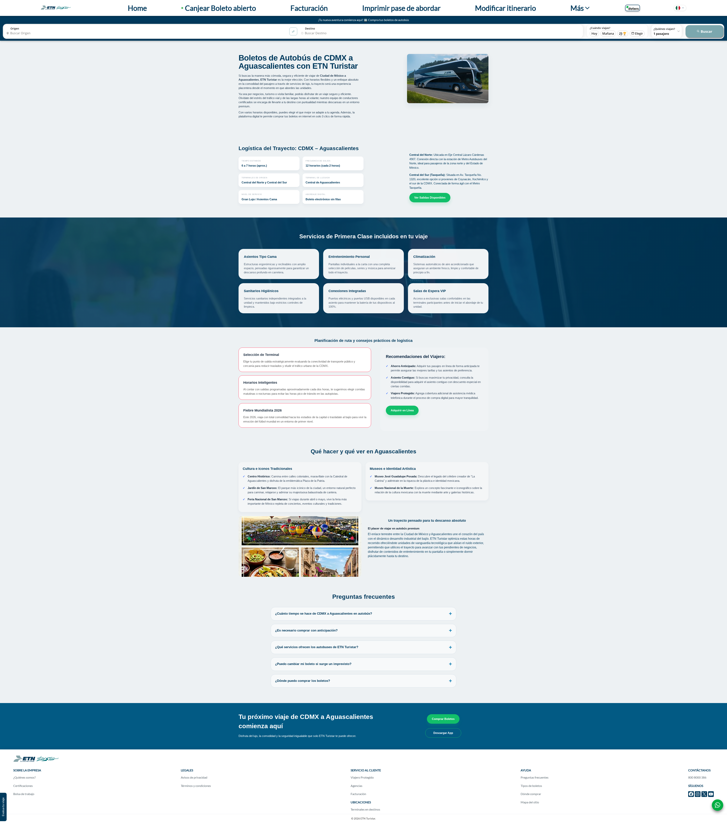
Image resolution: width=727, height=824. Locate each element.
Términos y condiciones (196, 785)
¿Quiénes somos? (24, 777)
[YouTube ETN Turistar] (711, 794)
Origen (14, 28)
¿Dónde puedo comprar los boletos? (302, 681)
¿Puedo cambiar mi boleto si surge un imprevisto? (313, 664)
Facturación (309, 8)
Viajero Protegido (362, 777)
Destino (310, 28)
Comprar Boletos (443, 718)
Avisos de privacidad (194, 777)
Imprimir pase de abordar (401, 8)
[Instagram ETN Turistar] (697, 794)
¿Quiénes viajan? (664, 29)
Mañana (608, 33)
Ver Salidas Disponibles (429, 197)
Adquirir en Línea (402, 410)
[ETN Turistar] (56, 8)
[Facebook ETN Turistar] (691, 794)
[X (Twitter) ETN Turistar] (704, 794)
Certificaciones (23, 785)
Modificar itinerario (505, 8)
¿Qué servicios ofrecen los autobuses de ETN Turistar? (316, 647)
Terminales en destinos (365, 809)
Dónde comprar (531, 794)
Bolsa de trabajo (23, 794)
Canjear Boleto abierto (220, 8)
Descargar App (443, 732)
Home (137, 8)
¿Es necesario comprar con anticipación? (306, 630)
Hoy (594, 33)
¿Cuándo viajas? (600, 28)
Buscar (706, 31)
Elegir (639, 33)
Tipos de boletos (531, 785)
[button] (680, 8)
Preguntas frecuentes (534, 777)
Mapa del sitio (530, 802)
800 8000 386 (697, 777)
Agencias (356, 785)
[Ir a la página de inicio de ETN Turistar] (36, 761)
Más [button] (577, 8)
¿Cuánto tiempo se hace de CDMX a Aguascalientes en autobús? (323, 613)
